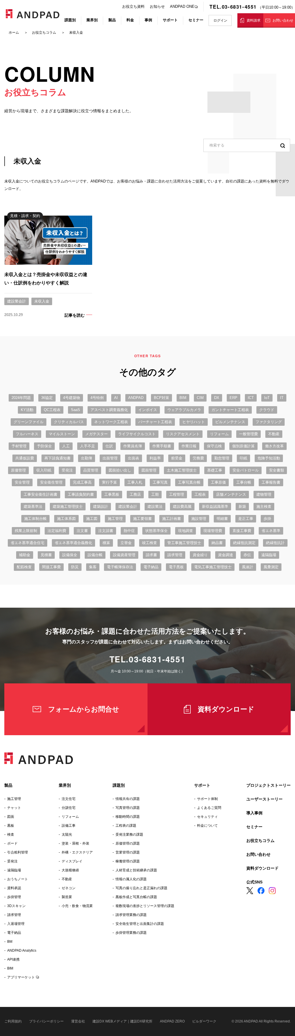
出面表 (133, 458)
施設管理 (198, 518)
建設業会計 (16, 301)
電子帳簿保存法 (120, 567)
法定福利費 (57, 531)
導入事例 (254, 813)
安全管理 (22, 482)
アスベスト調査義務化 (109, 410)
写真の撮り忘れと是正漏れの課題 (141, 888)
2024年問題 (21, 398)
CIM (200, 398)
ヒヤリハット (193, 422)
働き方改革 (274, 446)
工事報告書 (271, 482)
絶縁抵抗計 (275, 543)
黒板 (10, 826)
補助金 (24, 555)
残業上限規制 (26, 531)
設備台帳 (95, 555)
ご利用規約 (13, 1021)
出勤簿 (86, 458)
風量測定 (271, 567)
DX (216, 398)
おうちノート (17, 879)
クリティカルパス (69, 422)
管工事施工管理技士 (184, 543)
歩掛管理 (14, 897)
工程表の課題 (126, 826)
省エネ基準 (271, 531)
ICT (251, 398)
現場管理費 (212, 531)
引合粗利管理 (17, 852)
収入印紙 (43, 470)
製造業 (67, 897)
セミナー (195, 20)
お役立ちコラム (260, 840)
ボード (12, 843)
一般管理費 (248, 434)
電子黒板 (176, 567)
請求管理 (174, 555)
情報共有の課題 (128, 799)
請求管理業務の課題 (131, 915)
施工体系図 (66, 518)
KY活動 (27, 410)
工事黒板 (111, 494)
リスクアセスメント (183, 434)
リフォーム (219, 434)
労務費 (198, 458)
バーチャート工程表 (155, 422)
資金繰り (200, 555)
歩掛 (267, 518)
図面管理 (148, 470)
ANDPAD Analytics (21, 950)
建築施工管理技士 (68, 506)
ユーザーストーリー (264, 799)
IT (281, 398)
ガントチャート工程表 (230, 410)
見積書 (46, 555)
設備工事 (68, 826)
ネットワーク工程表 (111, 422)
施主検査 (263, 506)
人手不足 (87, 446)
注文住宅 (68, 799)
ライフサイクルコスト (137, 434)
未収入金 (41, 301)
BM (9, 942)
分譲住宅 (68, 808)
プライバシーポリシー (46, 1021)
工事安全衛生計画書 (40, 494)
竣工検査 (149, 543)
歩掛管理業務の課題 (131, 933)
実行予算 (109, 482)
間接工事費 (51, 567)
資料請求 (253, 20)
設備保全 (69, 555)
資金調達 (225, 555)
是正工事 (245, 518)
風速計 (247, 567)
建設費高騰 (182, 506)
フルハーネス (27, 434)
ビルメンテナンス (230, 422)
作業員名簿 (132, 446)
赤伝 (247, 555)
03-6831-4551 (157, 659)
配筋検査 (24, 567)
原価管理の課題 (128, 843)
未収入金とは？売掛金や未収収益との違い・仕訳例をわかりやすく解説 (45, 278)
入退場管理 (15, 924)
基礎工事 (214, 470)
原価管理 (18, 470)
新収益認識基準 (215, 506)
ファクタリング (269, 422)
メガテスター (96, 434)
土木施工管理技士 (182, 470)
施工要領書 (142, 518)
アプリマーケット (21, 977)
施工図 (91, 518)
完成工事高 (82, 482)
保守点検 (214, 446)
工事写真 (160, 482)
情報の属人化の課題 (131, 879)
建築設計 (100, 506)
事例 (148, 20)
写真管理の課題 (128, 808)
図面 (10, 817)
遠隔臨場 (268, 555)
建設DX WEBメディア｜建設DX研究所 (122, 1021)
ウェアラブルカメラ (184, 410)
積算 (106, 543)
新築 (242, 506)
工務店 (135, 494)
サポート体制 (207, 799)
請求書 (151, 555)
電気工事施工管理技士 (213, 567)
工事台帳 (243, 482)
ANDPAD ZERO (172, 1021)
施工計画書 (171, 518)
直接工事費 (241, 531)
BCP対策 (161, 398)
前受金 (176, 458)
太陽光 (67, 834)
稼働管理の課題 (128, 861)
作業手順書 (161, 446)
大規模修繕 (70, 870)
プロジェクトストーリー (268, 785)
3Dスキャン (16, 906)
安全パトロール (245, 470)
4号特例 (97, 398)
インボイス (147, 410)
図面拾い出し (120, 470)
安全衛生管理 (51, 482)
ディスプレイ (72, 861)
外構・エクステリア (77, 852)
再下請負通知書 (57, 458)
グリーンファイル (29, 422)
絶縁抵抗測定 (244, 543)
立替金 (126, 543)
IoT (267, 398)
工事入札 (134, 482)
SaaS (75, 410)
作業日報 (188, 446)
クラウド (266, 410)
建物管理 (263, 494)
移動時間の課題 (128, 817)
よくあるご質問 (209, 808)
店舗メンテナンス (231, 494)
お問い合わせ (283, 20)
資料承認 (14, 888)
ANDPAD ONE (182, 6)
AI (116, 398)
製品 (112, 20)
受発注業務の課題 (129, 834)
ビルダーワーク (204, 1021)
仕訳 (109, 446)
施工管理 (115, 518)
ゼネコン (68, 888)
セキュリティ (207, 817)
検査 (10, 834)
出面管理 (110, 458)
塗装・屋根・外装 (75, 843)
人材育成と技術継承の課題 (136, 870)
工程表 (200, 494)
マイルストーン (62, 434)
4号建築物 (71, 398)
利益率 (155, 458)
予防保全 (44, 446)
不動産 (273, 434)
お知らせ (157, 6)
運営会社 (78, 1021)
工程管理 (176, 494)
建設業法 (155, 506)
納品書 (217, 543)
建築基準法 (33, 506)
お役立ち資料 (133, 6)
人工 (66, 446)
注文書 (82, 531)
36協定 (47, 398)
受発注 (67, 470)
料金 (130, 20)
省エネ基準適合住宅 (27, 543)
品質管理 (90, 470)
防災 (75, 567)
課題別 (70, 20)
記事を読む (75, 315)
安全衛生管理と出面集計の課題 (140, 924)
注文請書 (105, 531)
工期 (155, 494)
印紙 (243, 458)
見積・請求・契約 (25, 216)
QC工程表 (52, 410)
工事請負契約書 (81, 494)
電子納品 (150, 567)
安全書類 (276, 470)
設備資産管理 (124, 555)
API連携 (13, 959)
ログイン (220, 20)
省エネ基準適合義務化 (73, 543)
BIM (182, 398)
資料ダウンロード (226, 709)
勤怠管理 (221, 458)
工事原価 (218, 482)
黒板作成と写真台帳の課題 (136, 897)
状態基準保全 (156, 531)
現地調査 (185, 531)
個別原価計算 (243, 446)
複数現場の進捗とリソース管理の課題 (145, 906)
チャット (14, 808)
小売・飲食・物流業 (77, 906)
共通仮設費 (24, 458)
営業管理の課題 (128, 852)
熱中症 (129, 531)
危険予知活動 (269, 458)
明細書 (222, 518)
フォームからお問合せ (83, 709)
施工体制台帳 (35, 518)
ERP (233, 398)
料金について (207, 826)
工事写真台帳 (189, 482)
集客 (93, 567)
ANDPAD (135, 398)
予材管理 (19, 446)
